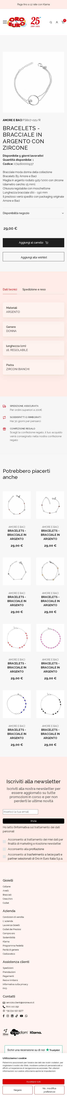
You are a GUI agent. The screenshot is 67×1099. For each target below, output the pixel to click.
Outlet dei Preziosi (12, 929)
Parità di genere (11, 949)
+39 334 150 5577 (14, 1010)
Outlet (6, 903)
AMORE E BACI (13, 120)
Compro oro (9, 933)
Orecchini (8, 899)
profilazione (36, 849)
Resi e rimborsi (10, 980)
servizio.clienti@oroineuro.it (19, 1002)
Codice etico (9, 954)
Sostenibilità (9, 937)
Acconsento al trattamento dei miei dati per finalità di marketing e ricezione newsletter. (35, 841)
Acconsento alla (26, 849)
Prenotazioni (9, 972)
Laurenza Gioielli (11, 925)
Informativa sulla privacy (15, 984)
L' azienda (8, 921)
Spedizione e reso (34, 289)
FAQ (5, 988)
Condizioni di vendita (13, 917)
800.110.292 (12, 1006)
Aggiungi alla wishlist (33, 257)
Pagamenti (8, 976)
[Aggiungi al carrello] (16, 515)
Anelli (6, 890)
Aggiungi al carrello (31, 242)
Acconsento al (35, 856)
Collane (6, 886)
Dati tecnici (10, 289)
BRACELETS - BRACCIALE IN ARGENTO (16, 535)
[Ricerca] (51, 22)
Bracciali (7, 894)
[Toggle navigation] (5, 22)
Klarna (6, 941)
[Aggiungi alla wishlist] (25, 515)
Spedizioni (8, 968)
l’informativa (22, 827)
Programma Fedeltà (13, 945)
